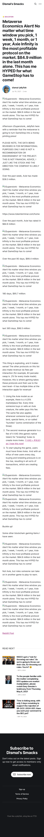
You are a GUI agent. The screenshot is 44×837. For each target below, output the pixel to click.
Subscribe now (24, 774)
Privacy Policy (22, 799)
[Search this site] (35, 4)
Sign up (22, 789)
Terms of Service (22, 794)
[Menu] (40, 4)
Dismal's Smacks (13, 4)
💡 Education (7, 17)
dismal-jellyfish (19, 87)
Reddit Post (8, 633)
